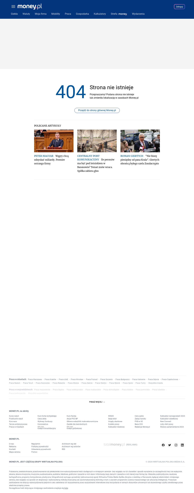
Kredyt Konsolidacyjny (47, 428)
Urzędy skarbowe (115, 421)
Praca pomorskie (143, 390)
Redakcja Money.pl (142, 427)
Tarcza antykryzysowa (18, 424)
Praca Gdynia (153, 379)
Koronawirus (43, 424)
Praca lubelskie (158, 390)
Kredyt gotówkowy (74, 428)
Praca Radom (14, 383)
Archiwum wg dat (69, 444)
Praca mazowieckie (42, 390)
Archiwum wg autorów (71, 447)
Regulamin (35, 444)
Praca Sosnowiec (43, 383)
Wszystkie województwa (38, 393)
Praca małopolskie (93, 390)
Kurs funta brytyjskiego (47, 416)
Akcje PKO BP (72, 419)
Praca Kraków (50, 379)
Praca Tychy (140, 383)
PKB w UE (139, 421)
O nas (11, 444)
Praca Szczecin (106, 379)
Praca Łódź (63, 379)
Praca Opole (128, 383)
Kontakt (12, 449)
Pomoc (34, 452)
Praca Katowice (138, 379)
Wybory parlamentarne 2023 (172, 427)
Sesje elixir (112, 419)
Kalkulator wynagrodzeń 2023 (172, 416)
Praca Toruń (28, 383)
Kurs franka (71, 416)
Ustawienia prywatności (41, 449)
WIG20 (111, 416)
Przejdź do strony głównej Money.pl (97, 110)
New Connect (165, 421)
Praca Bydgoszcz (122, 379)
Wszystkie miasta (155, 383)
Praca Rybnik (114, 383)
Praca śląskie (58, 390)
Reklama (12, 447)
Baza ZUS (139, 424)
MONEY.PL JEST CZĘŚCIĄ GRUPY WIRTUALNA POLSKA (35, 461)
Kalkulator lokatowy (116, 427)
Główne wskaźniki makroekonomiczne (82, 421)
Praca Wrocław (77, 379)
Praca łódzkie (127, 390)
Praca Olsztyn (101, 383)
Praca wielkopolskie (75, 390)
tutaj (66, 488)
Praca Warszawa (35, 379)
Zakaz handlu (140, 419)
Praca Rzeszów (59, 383)
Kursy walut (14, 416)
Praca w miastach (16, 427)
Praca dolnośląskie (111, 390)
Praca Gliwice (73, 383)
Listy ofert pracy (166, 424)
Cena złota (42, 419)
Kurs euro (13, 421)
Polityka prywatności (39, 447)
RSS (63, 449)
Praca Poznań (92, 379)
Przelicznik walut (16, 419)
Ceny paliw (139, 416)
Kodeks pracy (113, 424)
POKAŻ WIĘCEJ (95, 402)
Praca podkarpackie (17, 393)
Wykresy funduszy (45, 421)
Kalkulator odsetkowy (169, 419)
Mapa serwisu (14, 452)
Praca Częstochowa (170, 379)
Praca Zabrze (87, 383)
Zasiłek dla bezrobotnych (77, 424)
